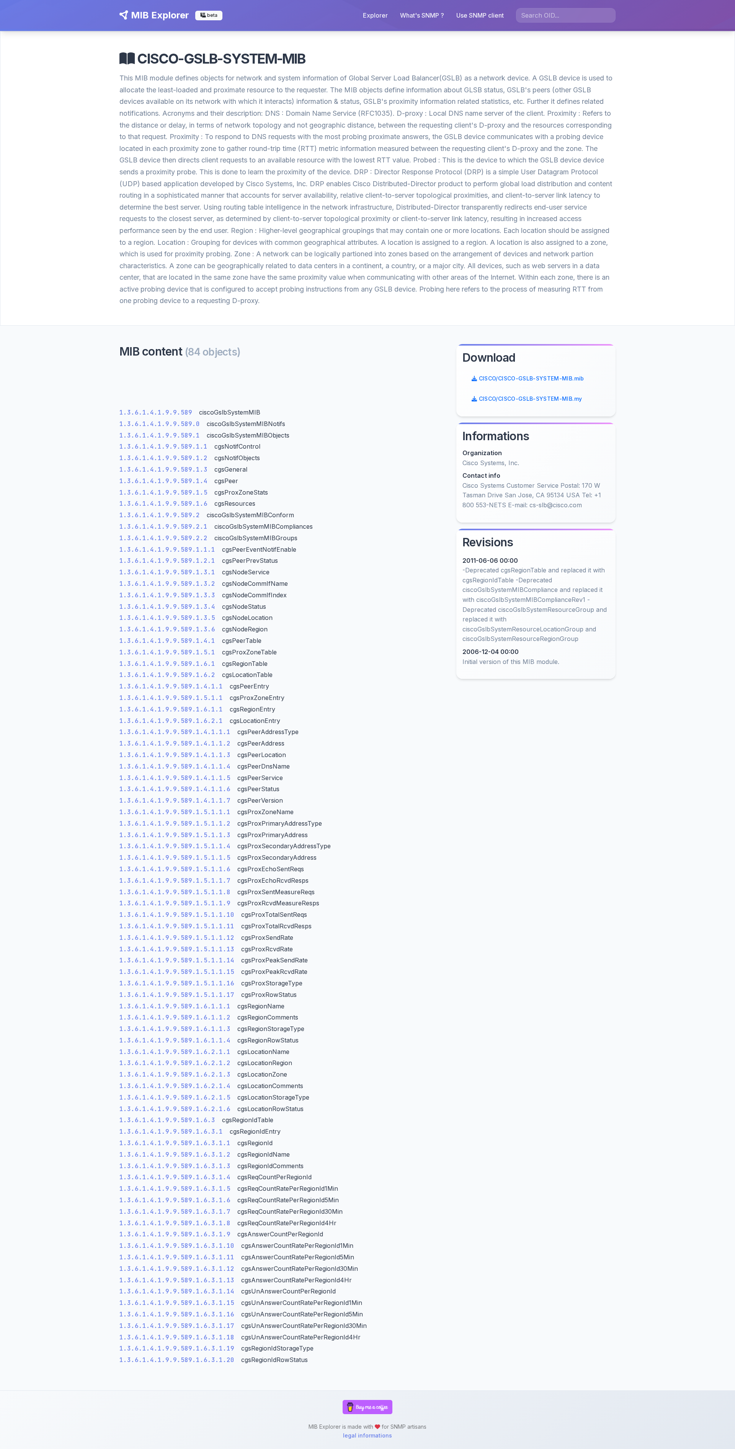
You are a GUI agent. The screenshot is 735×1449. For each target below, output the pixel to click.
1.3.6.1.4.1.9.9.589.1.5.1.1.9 (176, 903)
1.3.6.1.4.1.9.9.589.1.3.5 (169, 618)
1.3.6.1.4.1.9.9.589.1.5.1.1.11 (178, 926)
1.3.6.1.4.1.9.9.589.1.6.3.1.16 (178, 1314)
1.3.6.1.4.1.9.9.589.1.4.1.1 (173, 686)
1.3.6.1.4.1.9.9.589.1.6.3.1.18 (178, 1337)
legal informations (367, 1435)
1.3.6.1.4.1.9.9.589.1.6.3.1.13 (178, 1280)
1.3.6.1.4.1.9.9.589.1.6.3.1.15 (178, 1303)
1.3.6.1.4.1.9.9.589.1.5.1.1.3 (176, 835)
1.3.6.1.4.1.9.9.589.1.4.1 (169, 641)
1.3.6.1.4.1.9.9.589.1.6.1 (169, 664)
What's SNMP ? (422, 15)
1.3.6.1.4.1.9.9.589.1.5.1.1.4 (176, 846)
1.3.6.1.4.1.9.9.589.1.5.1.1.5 (176, 858)
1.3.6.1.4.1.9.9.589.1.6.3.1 (173, 1132)
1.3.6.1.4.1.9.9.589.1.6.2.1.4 (176, 1086)
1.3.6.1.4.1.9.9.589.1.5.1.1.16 (178, 983)
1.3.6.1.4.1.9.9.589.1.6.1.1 (173, 709)
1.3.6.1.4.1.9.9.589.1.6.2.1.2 (176, 1063)
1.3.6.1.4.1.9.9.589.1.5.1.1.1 (176, 812)
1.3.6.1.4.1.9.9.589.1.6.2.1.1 (176, 1052)
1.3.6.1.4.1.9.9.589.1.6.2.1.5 (176, 1097)
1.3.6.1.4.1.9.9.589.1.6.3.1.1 (176, 1143)
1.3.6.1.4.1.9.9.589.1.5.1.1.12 (178, 938)
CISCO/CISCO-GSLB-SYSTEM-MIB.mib (530, 378)
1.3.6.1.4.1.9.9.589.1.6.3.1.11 (178, 1257)
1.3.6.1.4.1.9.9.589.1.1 (165, 447)
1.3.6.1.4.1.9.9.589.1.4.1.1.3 (176, 755)
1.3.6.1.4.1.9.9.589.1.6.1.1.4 (176, 1040)
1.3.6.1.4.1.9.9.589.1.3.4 (169, 607)
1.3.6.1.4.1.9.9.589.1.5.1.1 (173, 698)
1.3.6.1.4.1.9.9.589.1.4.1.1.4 (176, 766)
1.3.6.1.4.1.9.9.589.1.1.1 (169, 550)
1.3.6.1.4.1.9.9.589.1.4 (165, 481)
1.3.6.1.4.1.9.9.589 (157, 412)
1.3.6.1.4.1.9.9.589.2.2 (165, 538)
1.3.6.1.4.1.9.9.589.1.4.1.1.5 (176, 778)
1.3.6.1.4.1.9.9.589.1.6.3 (169, 1120)
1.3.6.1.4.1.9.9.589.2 (161, 515)
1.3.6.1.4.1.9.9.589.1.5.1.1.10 (178, 915)
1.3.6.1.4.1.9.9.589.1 (161, 435)
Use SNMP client (480, 15)
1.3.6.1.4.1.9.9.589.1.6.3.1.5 (176, 1189)
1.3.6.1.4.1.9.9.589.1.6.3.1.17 (178, 1326)
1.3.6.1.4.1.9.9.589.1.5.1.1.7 (176, 881)
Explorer (375, 15)
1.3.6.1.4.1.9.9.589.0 (161, 424)
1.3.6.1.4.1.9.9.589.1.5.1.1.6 (176, 869)
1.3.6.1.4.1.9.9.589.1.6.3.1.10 (178, 1246)
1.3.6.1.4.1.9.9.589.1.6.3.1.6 (176, 1200)
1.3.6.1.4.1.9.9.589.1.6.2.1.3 (176, 1074)
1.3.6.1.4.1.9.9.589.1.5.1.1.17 (178, 995)
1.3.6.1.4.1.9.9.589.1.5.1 (169, 652)
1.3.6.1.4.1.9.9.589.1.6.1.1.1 (176, 1006)
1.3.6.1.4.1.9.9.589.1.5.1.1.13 (178, 949)
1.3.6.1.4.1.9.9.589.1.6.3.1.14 (178, 1291)
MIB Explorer (159, 15)
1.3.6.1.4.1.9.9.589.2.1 (165, 527)
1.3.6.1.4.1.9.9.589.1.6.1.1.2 (176, 1017)
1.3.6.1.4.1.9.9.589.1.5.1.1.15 (178, 972)
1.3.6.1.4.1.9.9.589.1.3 (165, 470)
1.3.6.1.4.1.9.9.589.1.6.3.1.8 (176, 1223)
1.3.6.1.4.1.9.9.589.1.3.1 (169, 572)
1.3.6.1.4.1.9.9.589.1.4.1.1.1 (176, 732)
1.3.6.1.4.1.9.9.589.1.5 (165, 492)
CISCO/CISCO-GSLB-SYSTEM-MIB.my (529, 398)
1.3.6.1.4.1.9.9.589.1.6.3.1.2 (176, 1155)
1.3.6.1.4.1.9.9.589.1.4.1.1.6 (176, 789)
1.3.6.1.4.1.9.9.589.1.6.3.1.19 (178, 1348)
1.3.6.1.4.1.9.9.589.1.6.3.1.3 (176, 1166)
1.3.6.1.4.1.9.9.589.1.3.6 (169, 629)
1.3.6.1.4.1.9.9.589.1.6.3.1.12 (178, 1269)
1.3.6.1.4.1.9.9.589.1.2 (165, 458)
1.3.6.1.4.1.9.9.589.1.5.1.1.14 (178, 960)
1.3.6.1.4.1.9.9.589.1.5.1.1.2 (176, 824)
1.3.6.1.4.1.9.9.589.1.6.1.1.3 (176, 1029)
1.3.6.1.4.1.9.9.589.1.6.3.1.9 (176, 1234)
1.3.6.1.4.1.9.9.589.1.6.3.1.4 (176, 1177)
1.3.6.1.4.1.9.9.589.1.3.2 (169, 584)
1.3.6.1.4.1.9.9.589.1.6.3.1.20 (178, 1360)
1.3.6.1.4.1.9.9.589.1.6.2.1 (173, 721)
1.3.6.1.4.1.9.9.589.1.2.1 (169, 561)
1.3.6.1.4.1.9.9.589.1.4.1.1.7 (176, 801)
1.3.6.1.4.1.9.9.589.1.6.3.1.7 (176, 1212)
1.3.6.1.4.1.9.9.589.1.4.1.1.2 (176, 743)
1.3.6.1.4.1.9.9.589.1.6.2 (169, 675)
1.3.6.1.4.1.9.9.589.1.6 (165, 504)
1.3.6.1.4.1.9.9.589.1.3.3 (169, 595)
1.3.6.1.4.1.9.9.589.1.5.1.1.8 (176, 892)
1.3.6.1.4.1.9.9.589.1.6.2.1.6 (176, 1109)
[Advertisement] (283, 385)
